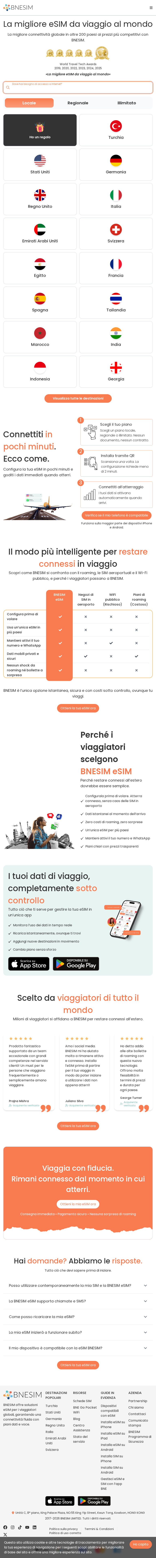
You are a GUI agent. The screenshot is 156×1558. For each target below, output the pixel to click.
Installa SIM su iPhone (112, 1458)
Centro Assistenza (81, 1428)
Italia (49, 1432)
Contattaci (137, 1414)
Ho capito (140, 1544)
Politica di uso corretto (65, 1533)
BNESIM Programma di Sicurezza (139, 1437)
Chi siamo (136, 1407)
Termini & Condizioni (99, 1529)
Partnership (137, 1401)
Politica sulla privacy (63, 1529)
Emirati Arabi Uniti (56, 1441)
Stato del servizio (80, 1439)
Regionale (78, 103)
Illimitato (127, 103)
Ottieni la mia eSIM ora (78, 1204)
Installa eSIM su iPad (113, 1436)
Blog (76, 1419)
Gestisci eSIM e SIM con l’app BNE (113, 1484)
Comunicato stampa (138, 1423)
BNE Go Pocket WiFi (85, 1410)
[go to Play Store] (76, 964)
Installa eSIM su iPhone (113, 1424)
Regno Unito (55, 1425)
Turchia (51, 1406)
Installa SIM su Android (112, 1470)
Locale (29, 103)
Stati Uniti (53, 1412)
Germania (54, 1419)
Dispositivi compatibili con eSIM (110, 1411)
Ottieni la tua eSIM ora (78, 708)
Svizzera (52, 1449)
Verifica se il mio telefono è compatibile (116, 515)
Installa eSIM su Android (113, 1447)
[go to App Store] (29, 964)
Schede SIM (82, 1401)
